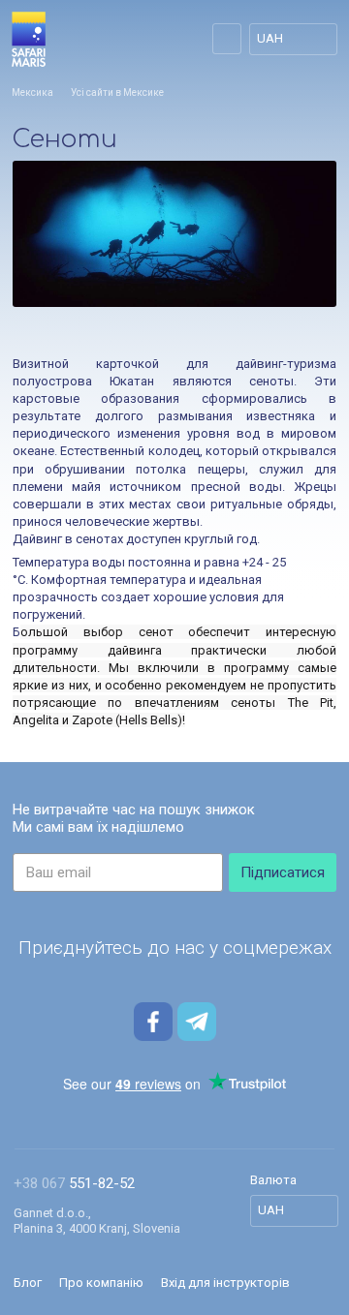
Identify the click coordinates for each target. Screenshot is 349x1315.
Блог (28, 1282)
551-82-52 (74, 1183)
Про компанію (101, 1282)
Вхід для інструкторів (225, 1282)
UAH (270, 38)
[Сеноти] (174, 234)
